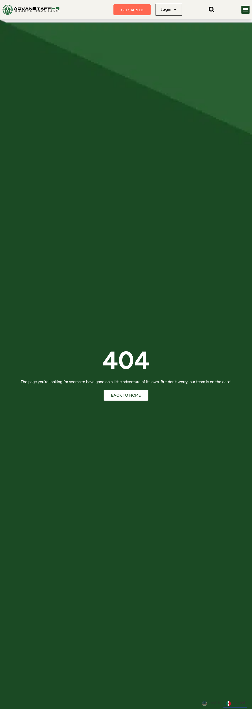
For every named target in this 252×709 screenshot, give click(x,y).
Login (166, 9)
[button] (211, 9)
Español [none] (239, 703)
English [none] (214, 703)
